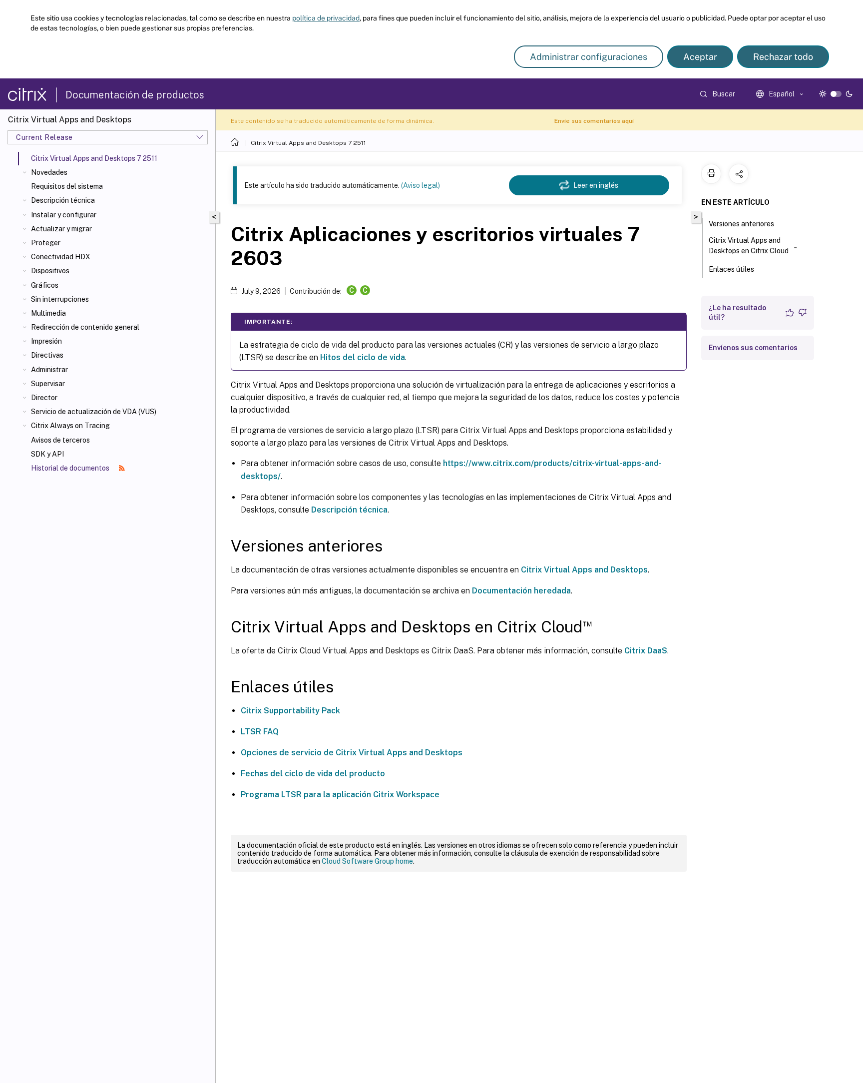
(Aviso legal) (420, 185)
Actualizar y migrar (61, 229)
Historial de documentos (71, 468)
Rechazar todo (783, 56)
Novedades (49, 172)
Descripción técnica (63, 200)
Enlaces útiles (731, 269)
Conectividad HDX (60, 257)
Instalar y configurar (63, 215)
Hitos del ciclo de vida (362, 357)
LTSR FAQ (260, 731)
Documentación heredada (521, 590)
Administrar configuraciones (588, 56)
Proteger (45, 243)
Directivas (47, 355)
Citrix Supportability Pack (290, 710)
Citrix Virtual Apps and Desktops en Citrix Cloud (753, 245)
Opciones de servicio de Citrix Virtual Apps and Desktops (351, 752)
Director (44, 398)
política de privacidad (326, 18)
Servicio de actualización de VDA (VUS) (93, 412)
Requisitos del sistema (67, 186)
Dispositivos (50, 271)
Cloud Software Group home (367, 861)
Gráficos (44, 285)
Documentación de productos (134, 95)
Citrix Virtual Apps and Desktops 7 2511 (308, 142)
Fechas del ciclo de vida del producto (313, 773)
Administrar (49, 370)
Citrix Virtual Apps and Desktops (584, 569)
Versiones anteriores (741, 224)
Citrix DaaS (645, 650)
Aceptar (700, 56)
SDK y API (47, 454)
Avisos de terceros (60, 440)
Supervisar (48, 384)
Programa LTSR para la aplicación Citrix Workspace (340, 794)
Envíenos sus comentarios (753, 348)
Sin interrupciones (60, 299)
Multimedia (48, 313)
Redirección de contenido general (85, 327)
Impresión (46, 341)
